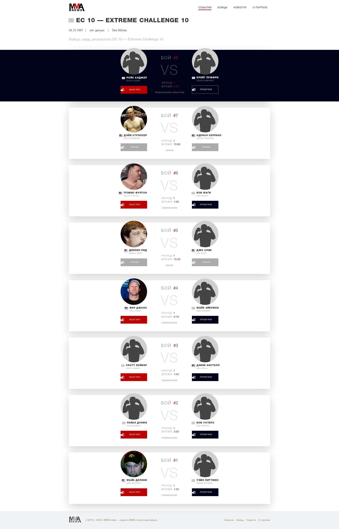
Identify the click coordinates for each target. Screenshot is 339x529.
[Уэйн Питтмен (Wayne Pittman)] (205, 464)
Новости (239, 8)
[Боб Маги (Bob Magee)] (205, 176)
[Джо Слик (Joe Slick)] (205, 234)
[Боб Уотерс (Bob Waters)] (205, 406)
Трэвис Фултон (135, 194)
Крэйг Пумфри (208, 79)
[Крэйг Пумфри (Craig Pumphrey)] (205, 61)
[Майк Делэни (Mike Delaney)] (134, 464)
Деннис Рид (138, 251)
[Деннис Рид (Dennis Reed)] (134, 234)
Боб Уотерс (205, 424)
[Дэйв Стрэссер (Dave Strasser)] (134, 119)
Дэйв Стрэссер (135, 136)
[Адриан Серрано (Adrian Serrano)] (205, 119)
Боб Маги (204, 194)
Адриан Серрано (209, 136)
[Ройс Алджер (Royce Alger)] (134, 61)
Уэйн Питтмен (207, 481)
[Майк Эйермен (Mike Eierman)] (205, 291)
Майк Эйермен (208, 309)
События (205, 8)
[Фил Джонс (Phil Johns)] (134, 291)
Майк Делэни (137, 481)
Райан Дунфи (137, 424)
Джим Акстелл (208, 366)
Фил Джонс (138, 309)
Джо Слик (204, 251)
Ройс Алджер (136, 79)
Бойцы (222, 8)
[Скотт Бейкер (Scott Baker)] (134, 349)
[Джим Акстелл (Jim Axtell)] (205, 349)
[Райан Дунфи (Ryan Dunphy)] (134, 406)
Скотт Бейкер (136, 366)
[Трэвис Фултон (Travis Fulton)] (134, 176)
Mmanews (77, 7)
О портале (260, 8)
